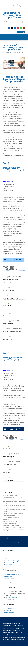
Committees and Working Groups (13, 561)
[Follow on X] (12, 28)
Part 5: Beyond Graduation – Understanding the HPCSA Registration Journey (13, 497)
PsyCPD (6, 580)
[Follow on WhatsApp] (21, 28)
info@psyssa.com (12, 597)
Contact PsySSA (8, 564)
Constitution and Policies (10, 563)
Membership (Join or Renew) (12, 574)
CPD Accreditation (9, 576)
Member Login (7, 582)
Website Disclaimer (9, 612)
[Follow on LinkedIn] (15, 28)
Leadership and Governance (11, 557)
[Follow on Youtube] (24, 28)
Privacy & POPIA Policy (10, 608)
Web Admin (7, 52)
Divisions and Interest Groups (12, 559)
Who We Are (7, 555)
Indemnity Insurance (9, 578)
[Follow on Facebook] (9, 28)
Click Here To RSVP (12, 260)
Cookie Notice (7, 610)
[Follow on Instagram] (18, 28)
